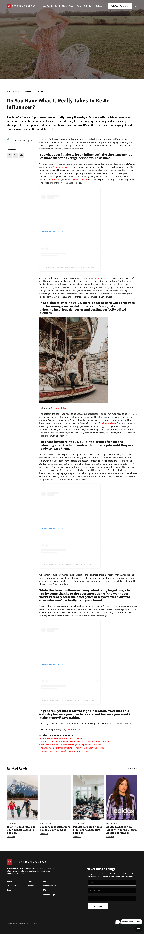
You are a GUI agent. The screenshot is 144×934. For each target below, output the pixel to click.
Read (57, 6)
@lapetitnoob (73, 729)
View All (132, 768)
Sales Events (47, 6)
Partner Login (49, 894)
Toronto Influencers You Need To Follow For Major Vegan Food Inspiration (74, 741)
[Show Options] (125, 890)
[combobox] (102, 890)
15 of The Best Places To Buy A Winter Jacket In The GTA (21, 830)
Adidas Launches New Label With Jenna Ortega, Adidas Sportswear (121, 830)
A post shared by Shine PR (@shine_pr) (58, 267)
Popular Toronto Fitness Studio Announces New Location (87, 830)
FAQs (45, 890)
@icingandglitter (58, 408)
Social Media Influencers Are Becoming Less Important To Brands (70, 744)
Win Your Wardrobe (120, 6)
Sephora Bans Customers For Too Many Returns (55, 828)
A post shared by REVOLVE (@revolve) (58, 564)
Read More (11, 837)
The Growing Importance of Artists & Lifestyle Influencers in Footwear (72, 747)
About (71, 6)
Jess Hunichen (54, 179)
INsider (99, 6)
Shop (64, 6)
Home (9, 881)
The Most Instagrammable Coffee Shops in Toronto (63, 751)
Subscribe (98, 906)
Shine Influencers (79, 179)
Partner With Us (83, 6)
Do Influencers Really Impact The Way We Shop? (62, 738)
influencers (102, 278)
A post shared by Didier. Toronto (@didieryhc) (58, 700)
